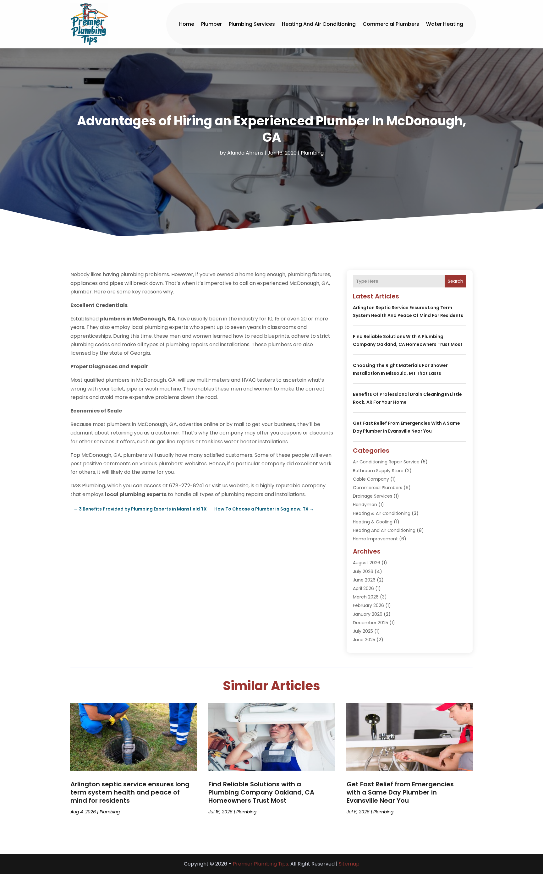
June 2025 (364, 639)
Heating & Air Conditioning (381, 513)
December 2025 (370, 623)
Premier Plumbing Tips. (261, 863)
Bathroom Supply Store (378, 470)
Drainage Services (372, 496)
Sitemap (349, 863)
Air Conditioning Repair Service (386, 462)
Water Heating (444, 24)
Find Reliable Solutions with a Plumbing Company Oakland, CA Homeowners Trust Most (261, 792)
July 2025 (363, 631)
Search (455, 281)
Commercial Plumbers (391, 24)
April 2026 (363, 588)
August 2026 (366, 563)
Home (186, 24)
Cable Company (371, 479)
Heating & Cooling (372, 522)
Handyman (365, 504)
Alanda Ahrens (245, 152)
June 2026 (364, 580)
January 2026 (367, 614)
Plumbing (312, 152)
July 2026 (363, 571)
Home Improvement (375, 539)
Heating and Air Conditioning (319, 24)
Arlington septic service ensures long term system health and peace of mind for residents (129, 792)
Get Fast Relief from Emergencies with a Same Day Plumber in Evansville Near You (400, 792)
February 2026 (368, 605)
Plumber (211, 24)
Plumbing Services (252, 24)
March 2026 (366, 597)
